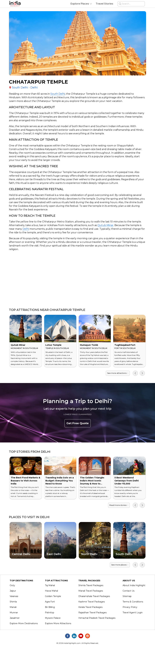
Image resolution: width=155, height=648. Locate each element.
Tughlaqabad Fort (124, 345)
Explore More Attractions (58, 623)
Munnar (14, 612)
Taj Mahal (50, 585)
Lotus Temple (53, 345)
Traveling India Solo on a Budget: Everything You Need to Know (59, 480)
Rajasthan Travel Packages (92, 612)
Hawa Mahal (51, 590)
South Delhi (57, 93)
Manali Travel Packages (90, 590)
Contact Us (128, 590)
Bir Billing (50, 607)
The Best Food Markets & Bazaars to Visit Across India (25, 480)
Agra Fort (50, 601)
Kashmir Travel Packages (91, 601)
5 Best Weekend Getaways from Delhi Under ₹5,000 (126, 480)
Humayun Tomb (89, 345)
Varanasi (14, 596)
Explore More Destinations (24, 623)
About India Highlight (134, 585)
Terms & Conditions (133, 601)
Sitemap (127, 596)
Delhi (26, 228)
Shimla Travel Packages (90, 585)
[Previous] (135, 373)
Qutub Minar (105, 225)
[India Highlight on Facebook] (67, 636)
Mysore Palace (53, 618)
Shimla (13, 601)
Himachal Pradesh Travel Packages (96, 618)
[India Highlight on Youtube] (80, 636)
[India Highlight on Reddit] (87, 636)
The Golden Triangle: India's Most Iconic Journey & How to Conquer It (92, 482)
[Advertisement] (77, 279)
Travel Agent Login (133, 612)
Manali (13, 607)
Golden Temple (53, 596)
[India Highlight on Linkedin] (74, 636)
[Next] (142, 373)
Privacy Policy (130, 607)
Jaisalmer (15, 618)
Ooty (12, 585)
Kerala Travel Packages (90, 607)
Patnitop (49, 612)
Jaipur (13, 590)
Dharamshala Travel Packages (94, 596)
